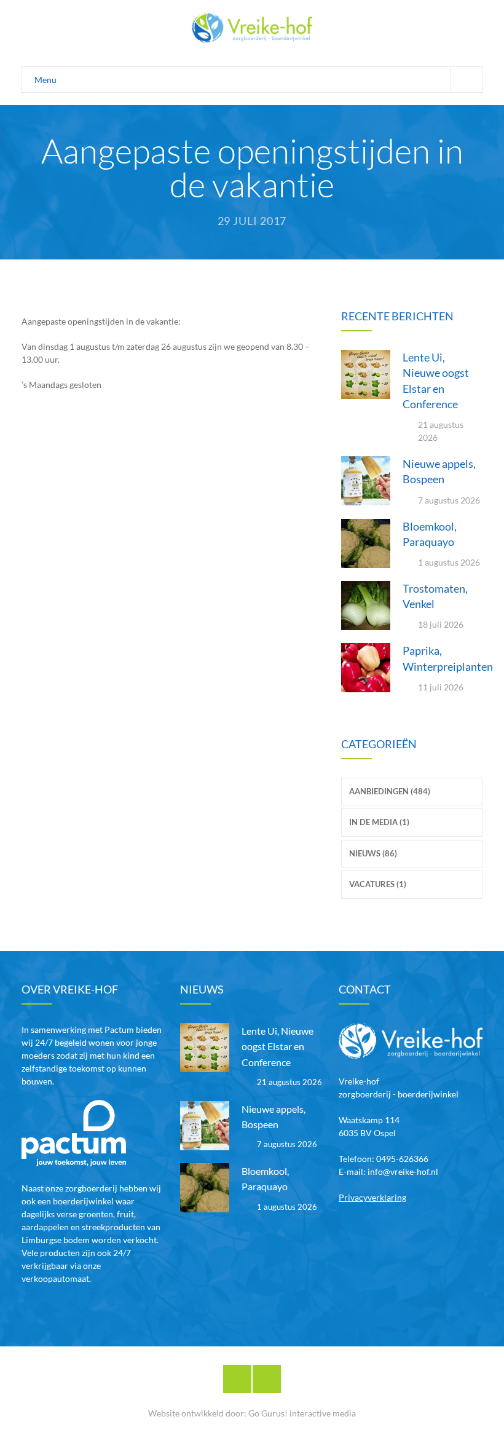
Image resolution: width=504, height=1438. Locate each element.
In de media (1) (379, 822)
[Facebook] (237, 1379)
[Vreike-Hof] (252, 27)
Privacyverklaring (372, 1197)
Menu (45, 79)
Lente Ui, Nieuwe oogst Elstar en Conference (277, 1046)
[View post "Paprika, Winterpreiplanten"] (365, 667)
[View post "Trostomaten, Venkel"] (365, 605)
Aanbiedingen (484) (389, 791)
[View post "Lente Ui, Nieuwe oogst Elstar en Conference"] (365, 374)
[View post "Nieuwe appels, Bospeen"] (365, 480)
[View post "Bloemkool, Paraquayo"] (365, 543)
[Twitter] (267, 1379)
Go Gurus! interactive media (302, 1413)
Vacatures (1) (377, 884)
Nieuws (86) (373, 853)
